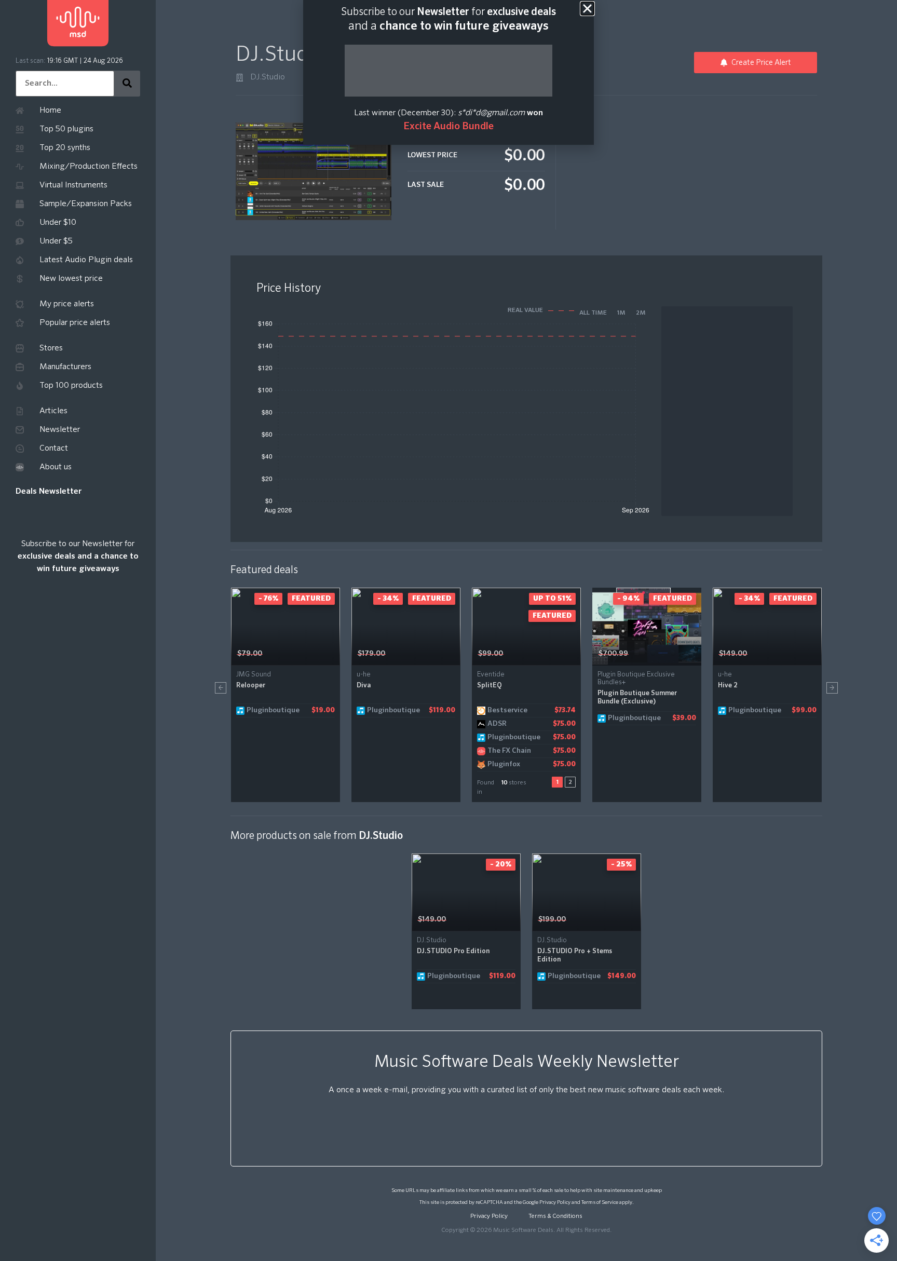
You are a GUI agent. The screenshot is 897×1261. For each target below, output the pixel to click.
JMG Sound (253, 674)
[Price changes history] (319, 653)
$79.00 (249, 653)
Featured (311, 598)
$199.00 (552, 919)
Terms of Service (599, 1202)
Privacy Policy (554, 1202)
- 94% (628, 598)
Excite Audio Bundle (448, 126)
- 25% (621, 864)
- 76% (268, 598)
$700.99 (613, 653)
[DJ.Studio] (239, 78)
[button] (220, 688)
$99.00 (490, 653)
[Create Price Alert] (333, 653)
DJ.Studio (267, 77)
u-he (364, 674)
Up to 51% (552, 598)
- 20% (500, 864)
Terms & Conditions (555, 1216)
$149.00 (733, 653)
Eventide (491, 674)
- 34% (388, 598)
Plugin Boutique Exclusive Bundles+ (636, 678)
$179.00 (371, 653)
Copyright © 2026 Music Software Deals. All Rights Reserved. (526, 1230)
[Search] (127, 84)
